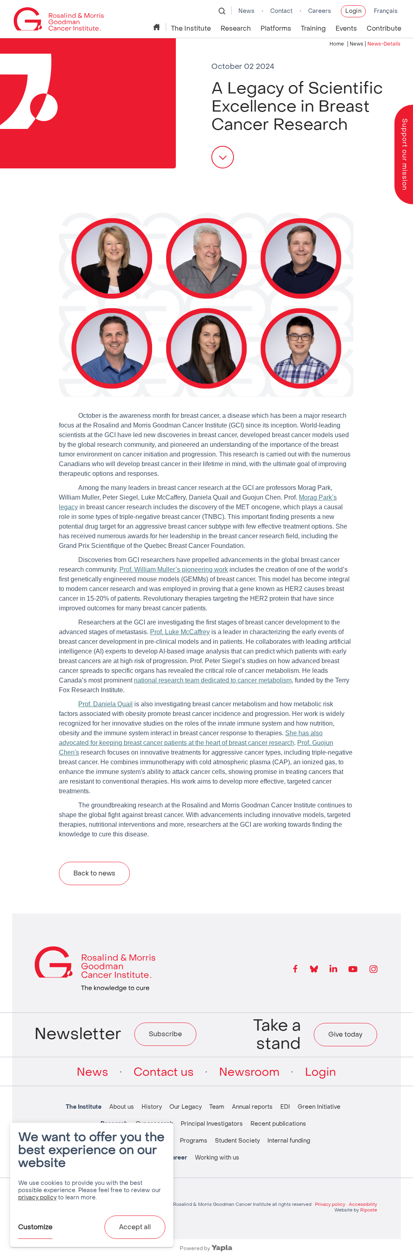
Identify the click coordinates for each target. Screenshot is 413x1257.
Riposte (368, 1210)
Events (346, 28)
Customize (35, 1227)
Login (353, 11)
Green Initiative (319, 1107)
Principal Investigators (212, 1124)
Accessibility (363, 1204)
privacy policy (37, 1197)
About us (121, 1107)
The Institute (191, 28)
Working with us (217, 1158)
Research (236, 28)
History (152, 1107)
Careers (319, 11)
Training (313, 28)
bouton (222, 157)
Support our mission (404, 154)
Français (386, 11)
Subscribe (165, 1034)
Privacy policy (330, 1204)
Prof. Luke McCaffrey (180, 631)
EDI (285, 1107)
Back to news (94, 873)
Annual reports (252, 1107)
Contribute (384, 28)
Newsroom (249, 1072)
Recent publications (278, 1124)
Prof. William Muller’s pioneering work (173, 569)
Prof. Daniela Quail (105, 704)
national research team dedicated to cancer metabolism (213, 680)
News (246, 11)
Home (157, 27)
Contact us (163, 1072)
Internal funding (288, 1141)
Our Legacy (185, 1107)
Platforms (276, 28)
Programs (193, 1141)
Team (216, 1107)
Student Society (237, 1141)
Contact (281, 11)
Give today (345, 1034)
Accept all (135, 1227)
